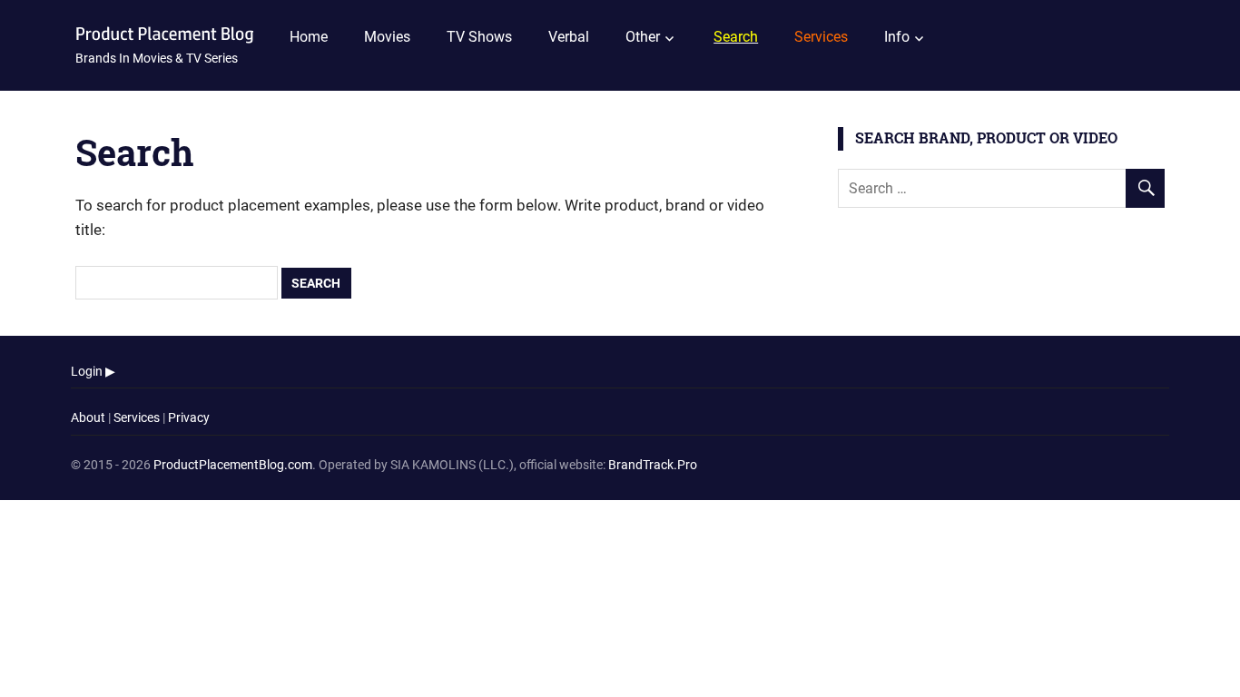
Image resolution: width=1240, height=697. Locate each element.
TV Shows (479, 36)
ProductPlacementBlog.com (232, 464)
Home (309, 36)
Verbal (568, 36)
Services (136, 417)
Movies (387, 36)
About (88, 417)
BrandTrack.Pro (652, 464)
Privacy (189, 417)
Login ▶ (93, 371)
